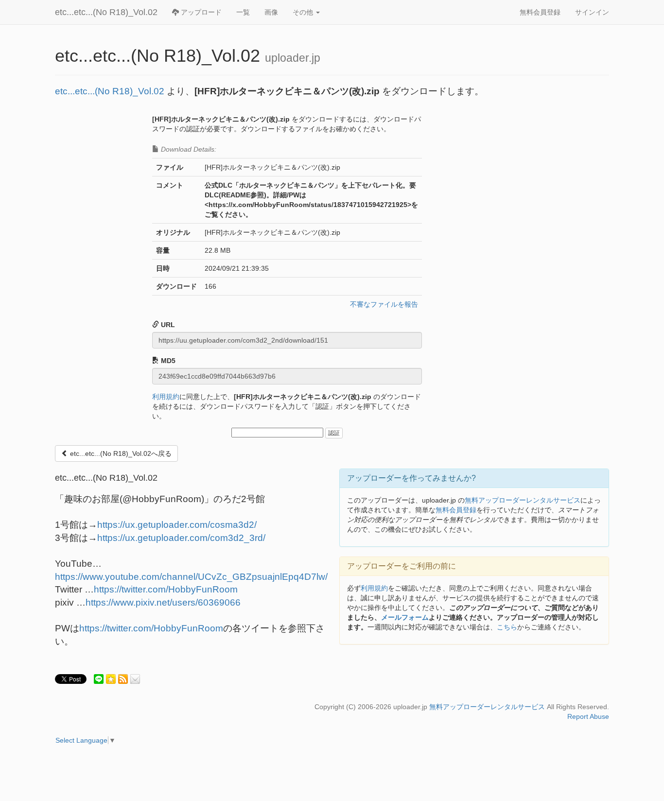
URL (167, 325)
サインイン (592, 12)
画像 (271, 12)
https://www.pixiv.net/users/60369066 (163, 602)
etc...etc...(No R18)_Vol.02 (106, 12)
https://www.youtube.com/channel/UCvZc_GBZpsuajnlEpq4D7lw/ (191, 577)
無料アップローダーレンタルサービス (522, 500)
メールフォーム (405, 617)
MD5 (167, 361)
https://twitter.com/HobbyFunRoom (166, 589)
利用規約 (165, 396)
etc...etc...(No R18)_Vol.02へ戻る (120, 453)
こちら (507, 627)
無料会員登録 (540, 12)
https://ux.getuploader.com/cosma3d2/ (177, 525)
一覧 (243, 12)
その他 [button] (304, 12)
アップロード (200, 12)
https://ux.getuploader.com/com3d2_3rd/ (181, 538)
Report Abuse (588, 716)
